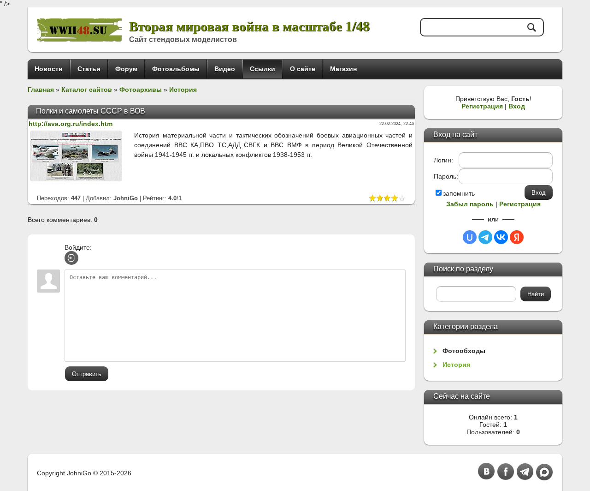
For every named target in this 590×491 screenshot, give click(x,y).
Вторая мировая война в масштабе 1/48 (249, 26)
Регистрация (482, 106)
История (183, 89)
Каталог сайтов (86, 89)
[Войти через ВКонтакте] (501, 237)
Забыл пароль (470, 204)
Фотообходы (463, 350)
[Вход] (71, 258)
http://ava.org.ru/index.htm (70, 123)
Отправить (86, 374)
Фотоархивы (140, 89)
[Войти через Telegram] (485, 237)
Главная (41, 89)
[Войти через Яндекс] (517, 237)
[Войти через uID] (470, 237)
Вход (516, 106)
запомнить (459, 193)
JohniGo (125, 198)
